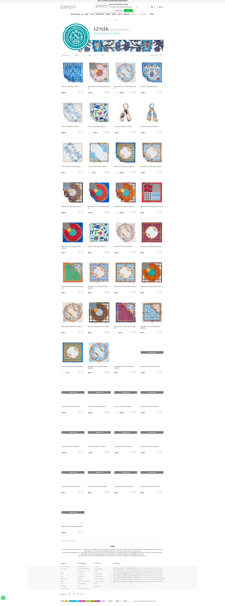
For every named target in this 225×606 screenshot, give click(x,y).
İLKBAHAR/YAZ (100, 14)
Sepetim (96, 571)
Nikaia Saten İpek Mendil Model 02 (97, 166)
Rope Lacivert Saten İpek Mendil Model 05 (124, 327)
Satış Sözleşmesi (98, 574)
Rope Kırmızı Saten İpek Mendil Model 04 (152, 206)
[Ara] (137, 7)
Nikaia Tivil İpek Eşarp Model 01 (149, 86)
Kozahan (80, 578)
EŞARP (86, 14)
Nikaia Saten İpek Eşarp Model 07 (97, 406)
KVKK (79, 586)
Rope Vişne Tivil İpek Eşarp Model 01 (150, 366)
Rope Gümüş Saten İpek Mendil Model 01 (125, 286)
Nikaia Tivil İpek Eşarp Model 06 (70, 86)
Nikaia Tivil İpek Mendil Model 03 (97, 246)
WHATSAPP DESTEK (3, 598)
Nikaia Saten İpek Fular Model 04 (97, 446)
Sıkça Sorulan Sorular (99, 581)
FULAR (92, 14)
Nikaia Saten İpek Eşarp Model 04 (71, 406)
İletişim (96, 583)
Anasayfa (97, 566)
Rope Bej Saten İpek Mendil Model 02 (72, 326)
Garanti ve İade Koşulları (83, 588)
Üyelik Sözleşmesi (99, 569)
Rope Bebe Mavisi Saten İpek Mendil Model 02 (98, 367)
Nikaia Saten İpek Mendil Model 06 (150, 486)
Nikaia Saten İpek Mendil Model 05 (71, 166)
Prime (62, 583)
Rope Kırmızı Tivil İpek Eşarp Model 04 (72, 526)
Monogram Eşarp (64, 588)
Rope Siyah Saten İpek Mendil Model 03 (99, 326)
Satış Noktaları (81, 576)
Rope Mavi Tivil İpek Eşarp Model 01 (124, 166)
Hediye (62, 581)
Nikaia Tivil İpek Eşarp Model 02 (123, 406)
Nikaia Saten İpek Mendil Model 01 (97, 486)
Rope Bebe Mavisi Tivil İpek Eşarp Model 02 (125, 87)
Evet (128, 10)
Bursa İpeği (63, 586)
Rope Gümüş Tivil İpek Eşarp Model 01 (151, 166)
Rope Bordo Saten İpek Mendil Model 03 (152, 286)
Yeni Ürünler (63, 569)
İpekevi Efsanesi (81, 571)
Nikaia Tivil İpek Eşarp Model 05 (70, 126)
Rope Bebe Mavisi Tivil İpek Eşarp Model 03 (99, 87)
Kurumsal (80, 574)
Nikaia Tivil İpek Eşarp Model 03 (96, 126)
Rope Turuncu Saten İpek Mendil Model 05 (72, 287)
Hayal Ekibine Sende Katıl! (83, 569)
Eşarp (62, 574)
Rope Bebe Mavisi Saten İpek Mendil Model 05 (150, 327)
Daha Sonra (118, 10)
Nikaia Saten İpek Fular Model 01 (71, 446)
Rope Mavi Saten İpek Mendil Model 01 (72, 366)
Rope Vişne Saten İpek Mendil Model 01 (151, 246)
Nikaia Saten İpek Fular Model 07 (123, 126)
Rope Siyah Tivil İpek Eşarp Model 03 (71, 206)
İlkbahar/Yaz (63, 578)
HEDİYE (108, 14)
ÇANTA (120, 14)
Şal (61, 571)
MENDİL (114, 14)
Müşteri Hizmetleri (99, 576)
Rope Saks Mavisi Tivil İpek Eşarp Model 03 (98, 207)
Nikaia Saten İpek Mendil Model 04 (123, 486)
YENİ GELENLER (75, 14)
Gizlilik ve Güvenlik (99, 578)
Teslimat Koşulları (82, 583)
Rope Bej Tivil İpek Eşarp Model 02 (123, 246)
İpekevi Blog (97, 586)
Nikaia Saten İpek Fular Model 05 (150, 406)
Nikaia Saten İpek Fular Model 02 (150, 126)
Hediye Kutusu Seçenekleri (84, 581)
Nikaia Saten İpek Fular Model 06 (150, 446)
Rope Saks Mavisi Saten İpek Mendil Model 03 (71, 247)
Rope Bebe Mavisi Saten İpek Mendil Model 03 (124, 367)
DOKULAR (126, 14)
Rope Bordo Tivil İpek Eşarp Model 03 (124, 206)
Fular (62, 576)
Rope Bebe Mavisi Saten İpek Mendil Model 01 (98, 287)
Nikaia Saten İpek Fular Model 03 (123, 446)
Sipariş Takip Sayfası (82, 566)
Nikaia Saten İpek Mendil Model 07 (71, 486)
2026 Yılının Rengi (65, 566)
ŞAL (82, 14)
